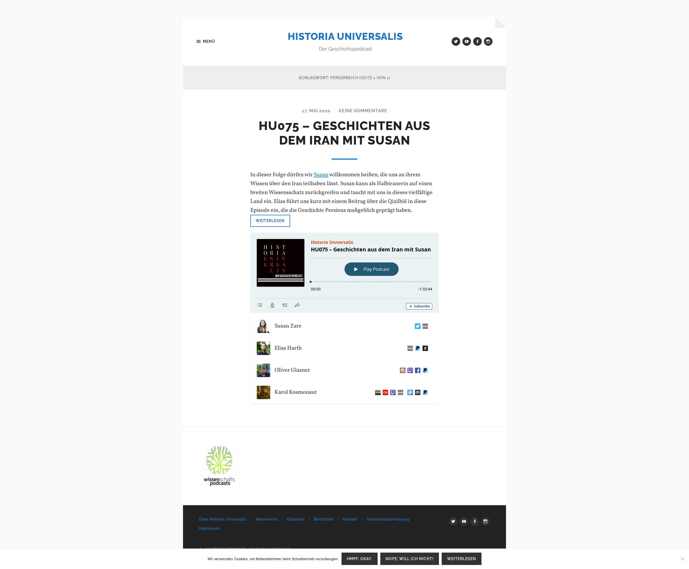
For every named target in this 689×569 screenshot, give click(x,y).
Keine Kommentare (363, 110)
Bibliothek (323, 519)
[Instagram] (401, 370)
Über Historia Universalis (222, 519)
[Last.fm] (384, 392)
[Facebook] (416, 370)
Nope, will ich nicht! (410, 558)
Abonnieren (266, 519)
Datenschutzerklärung (388, 519)
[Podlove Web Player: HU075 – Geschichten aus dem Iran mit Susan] (344, 273)
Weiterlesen (270, 220)
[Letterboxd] (377, 392)
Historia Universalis (345, 36)
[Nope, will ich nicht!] (682, 558)
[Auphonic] (416, 392)
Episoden (296, 519)
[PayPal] (424, 370)
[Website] (424, 326)
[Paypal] (416, 348)
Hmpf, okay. (359, 558)
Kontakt (350, 519)
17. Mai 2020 (316, 110)
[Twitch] (409, 370)
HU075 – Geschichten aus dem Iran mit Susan (344, 133)
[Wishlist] (424, 348)
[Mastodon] (409, 392)
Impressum (209, 528)
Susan (321, 175)
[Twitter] (416, 326)
